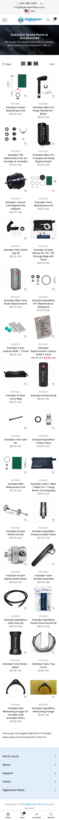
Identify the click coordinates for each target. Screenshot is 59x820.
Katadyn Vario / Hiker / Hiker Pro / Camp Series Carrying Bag (43, 487)
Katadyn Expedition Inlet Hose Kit (15, 621)
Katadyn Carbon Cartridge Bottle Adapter (16, 205)
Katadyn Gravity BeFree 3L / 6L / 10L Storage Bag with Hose (43, 254)
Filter (8, 64)
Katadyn (15, 103)
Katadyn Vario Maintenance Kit (43, 204)
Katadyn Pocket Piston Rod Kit (15, 533)
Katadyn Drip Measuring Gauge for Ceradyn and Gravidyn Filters (15, 713)
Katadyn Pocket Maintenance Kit (15, 109)
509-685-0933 (28, 3)
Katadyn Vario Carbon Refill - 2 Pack (16, 349)
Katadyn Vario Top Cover (43, 665)
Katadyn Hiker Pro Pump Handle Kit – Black (43, 110)
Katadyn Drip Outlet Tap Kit (16, 251)
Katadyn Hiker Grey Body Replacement (15, 302)
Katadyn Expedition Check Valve (43, 441)
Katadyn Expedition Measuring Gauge (43, 710)
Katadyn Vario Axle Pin (15, 441)
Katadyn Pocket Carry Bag (15, 397)
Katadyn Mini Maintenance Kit (15, 485)
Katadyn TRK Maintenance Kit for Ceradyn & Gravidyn (15, 158)
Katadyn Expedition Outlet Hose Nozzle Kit (43, 621)
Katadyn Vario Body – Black (16, 665)
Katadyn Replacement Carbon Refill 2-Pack (43, 351)
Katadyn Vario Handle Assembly (43, 577)
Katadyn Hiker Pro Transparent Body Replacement (43, 158)
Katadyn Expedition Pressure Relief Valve (43, 533)
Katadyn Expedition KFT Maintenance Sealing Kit (43, 304)
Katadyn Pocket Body (43, 395)
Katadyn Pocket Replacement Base (15, 577)
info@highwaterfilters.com (29, 7)
